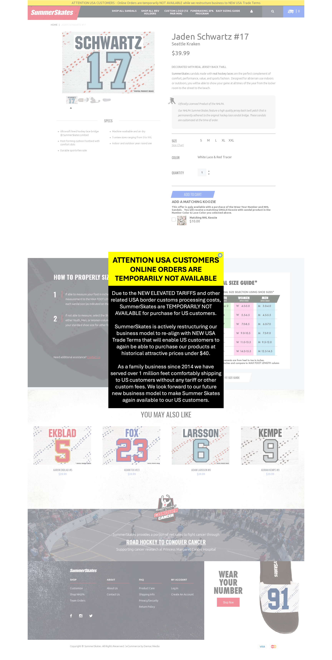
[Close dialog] (220, 255)
